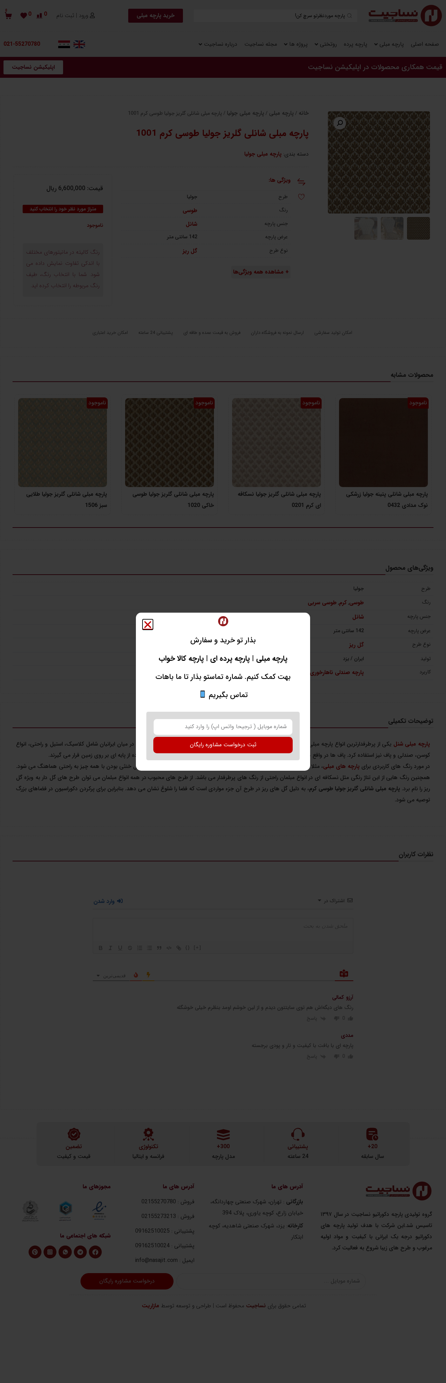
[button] (148, 624)
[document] (223, 691)
